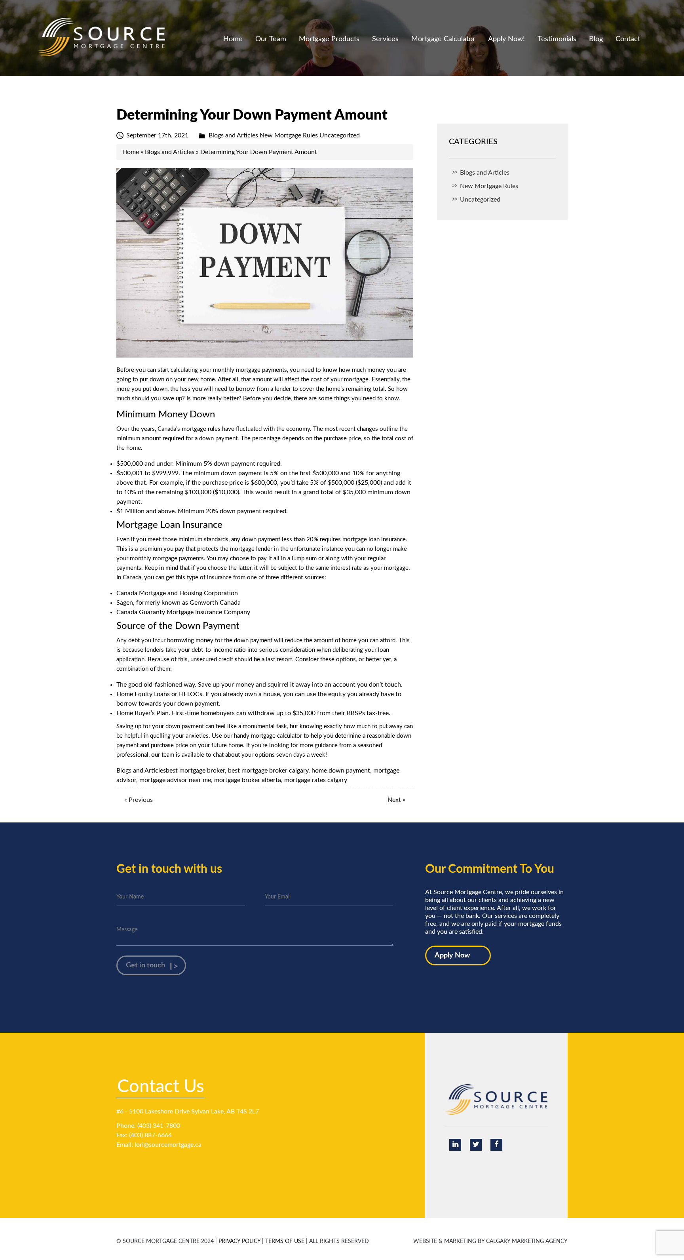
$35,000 (304, 713)
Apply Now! (506, 39)
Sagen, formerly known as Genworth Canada (178, 603)
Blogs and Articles (233, 135)
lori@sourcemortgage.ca (168, 1145)
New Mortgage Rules (289, 135)
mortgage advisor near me (175, 780)
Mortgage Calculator (443, 39)
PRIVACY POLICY (239, 1241)
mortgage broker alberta (247, 780)
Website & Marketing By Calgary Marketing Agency (490, 1241)
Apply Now (452, 955)
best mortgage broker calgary (268, 770)
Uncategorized (339, 135)
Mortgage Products (329, 39)
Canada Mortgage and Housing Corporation (177, 593)
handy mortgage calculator (268, 736)
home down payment (341, 770)
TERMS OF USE (284, 1241)
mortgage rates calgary (315, 780)
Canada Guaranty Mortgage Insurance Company (183, 612)
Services (385, 39)
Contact (628, 39)
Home (233, 39)
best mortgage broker (195, 770)
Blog (596, 39)
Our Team (270, 39)
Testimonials (557, 39)
